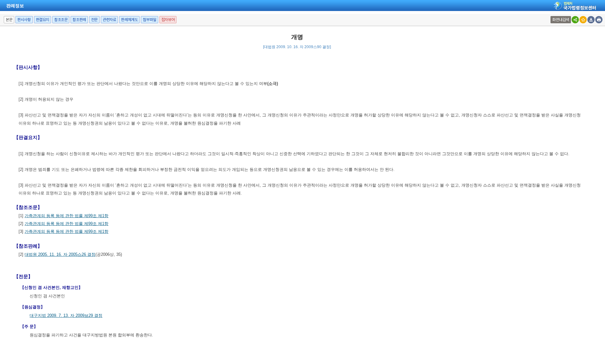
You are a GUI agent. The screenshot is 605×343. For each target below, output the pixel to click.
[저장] (591, 19)
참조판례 (79, 19)
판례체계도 (129, 19)
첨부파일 (149, 19)
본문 (9, 19)
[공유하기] (575, 19)
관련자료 (109, 19)
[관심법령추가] (583, 19)
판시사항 (24, 19)
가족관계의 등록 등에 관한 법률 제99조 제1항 (66, 215)
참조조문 (60, 19)
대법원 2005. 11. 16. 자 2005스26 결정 (60, 254)
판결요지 (42, 19)
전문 (94, 19)
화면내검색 (560, 19)
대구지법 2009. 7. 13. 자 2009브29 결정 (66, 315)
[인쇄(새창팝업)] (598, 19)
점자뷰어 (168, 19)
